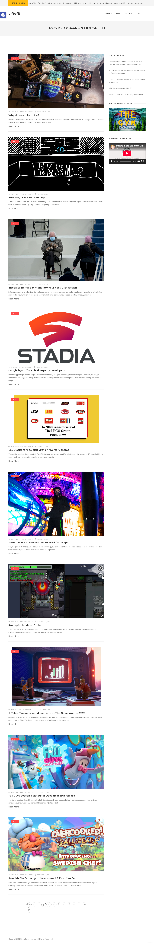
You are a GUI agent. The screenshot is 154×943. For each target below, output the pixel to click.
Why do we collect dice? (23, 115)
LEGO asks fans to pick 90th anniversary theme (38, 449)
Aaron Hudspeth (26, 112)
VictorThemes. (30, 939)
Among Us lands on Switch (25, 625)
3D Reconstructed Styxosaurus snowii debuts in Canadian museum (127, 71)
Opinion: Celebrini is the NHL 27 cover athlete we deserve (127, 80)
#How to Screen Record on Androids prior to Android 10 (58, 3)
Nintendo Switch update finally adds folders (126, 94)
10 (69, 904)
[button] (3, 15)
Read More (13, 126)
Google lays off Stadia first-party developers (36, 370)
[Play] (112, 161)
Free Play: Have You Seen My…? (28, 197)
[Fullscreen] (142, 161)
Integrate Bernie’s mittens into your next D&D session (42, 287)
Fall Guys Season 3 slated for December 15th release (41, 795)
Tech (14, 476)
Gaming (15, 141)
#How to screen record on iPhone (102, 3)
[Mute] (138, 161)
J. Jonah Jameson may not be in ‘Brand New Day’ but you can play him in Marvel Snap (125, 62)
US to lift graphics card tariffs (120, 88)
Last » (84, 905)
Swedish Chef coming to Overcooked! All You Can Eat (42, 878)
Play (14, 58)
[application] (127, 153)
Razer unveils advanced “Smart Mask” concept (38, 542)
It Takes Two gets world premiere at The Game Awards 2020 (46, 713)
